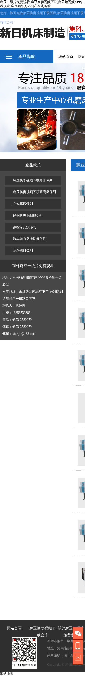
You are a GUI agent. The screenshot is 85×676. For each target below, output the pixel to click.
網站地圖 (6, 674)
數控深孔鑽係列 (24, 227)
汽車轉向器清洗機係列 (29, 239)
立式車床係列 (23, 203)
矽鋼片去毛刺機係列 (28, 215)
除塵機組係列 (23, 250)
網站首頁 (65, 57)
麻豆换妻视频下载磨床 (42, 630)
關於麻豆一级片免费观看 (71, 630)
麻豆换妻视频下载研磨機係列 (34, 192)
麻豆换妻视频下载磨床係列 (33, 180)
